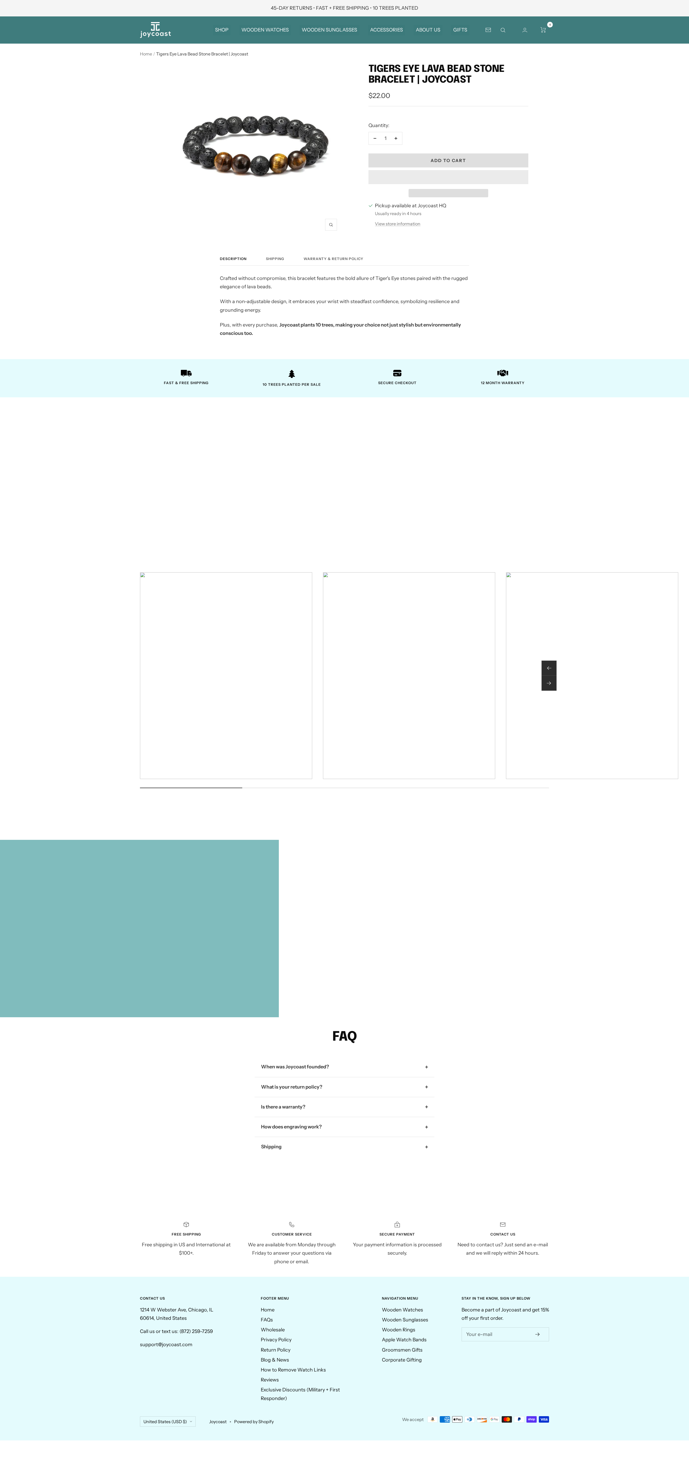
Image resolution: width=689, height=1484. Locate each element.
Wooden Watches (402, 1310)
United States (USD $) (165, 1421)
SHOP (222, 30)
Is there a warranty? (283, 1107)
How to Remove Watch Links (293, 1370)
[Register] (538, 1334)
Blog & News (275, 1360)
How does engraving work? (291, 1127)
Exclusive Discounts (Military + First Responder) (300, 1394)
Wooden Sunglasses (405, 1320)
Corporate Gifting (402, 1360)
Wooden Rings (398, 1330)
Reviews (270, 1380)
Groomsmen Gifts (402, 1350)
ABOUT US (428, 30)
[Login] (525, 30)
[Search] (506, 30)
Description (233, 259)
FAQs (267, 1320)
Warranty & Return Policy (333, 259)
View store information (397, 223)
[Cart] (543, 30)
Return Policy (275, 1350)
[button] (448, 177)
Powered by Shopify (254, 1421)
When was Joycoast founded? (295, 1067)
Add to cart (448, 160)
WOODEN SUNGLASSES (329, 30)
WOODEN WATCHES (265, 30)
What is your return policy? (291, 1087)
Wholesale (273, 1330)
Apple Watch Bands (404, 1340)
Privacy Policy (276, 1340)
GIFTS (460, 30)
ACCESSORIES (386, 30)
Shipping (275, 259)
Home (146, 54)
